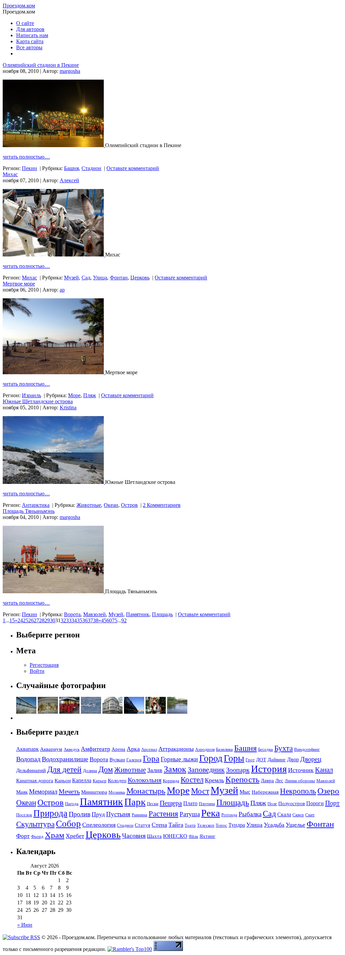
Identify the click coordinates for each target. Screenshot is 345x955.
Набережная (265, 792)
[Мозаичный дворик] (156, 712)
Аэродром (205, 749)
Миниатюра (94, 792)
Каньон (63, 780)
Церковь (140, 277)
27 (36, 620)
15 (12, 620)
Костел (192, 779)
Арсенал (149, 749)
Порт (332, 803)
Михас (10, 174)
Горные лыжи (179, 759)
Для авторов (30, 29)
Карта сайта (29, 41)
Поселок (24, 814)
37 (90, 620)
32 (63, 620)
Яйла (193, 836)
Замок (175, 769)
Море (74, 395)
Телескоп (205, 825)
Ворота (72, 614)
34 (74, 620)
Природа (50, 813)
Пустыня (118, 814)
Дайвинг (277, 759)
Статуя (142, 825)
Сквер (298, 814)
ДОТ (261, 759)
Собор (68, 824)
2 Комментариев (162, 505)
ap (62, 290)
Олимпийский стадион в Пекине (41, 65)
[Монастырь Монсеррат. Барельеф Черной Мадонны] (48, 712)
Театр (190, 825)
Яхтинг (207, 836)
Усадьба (274, 824)
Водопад (28, 759)
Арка (133, 748)
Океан (111, 505)
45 (103, 620)
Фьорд (37, 836)
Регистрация (44, 665)
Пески (152, 803)
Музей (71, 277)
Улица (100, 277)
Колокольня (144, 780)
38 (95, 620)
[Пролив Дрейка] (91, 712)
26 (31, 620)
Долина (90, 770)
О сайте (25, 23)
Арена (118, 749)
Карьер (99, 780)
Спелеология (99, 824)
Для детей (64, 769)
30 (52, 620)
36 (85, 620)
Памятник (137, 614)
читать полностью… (26, 157)
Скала (284, 814)
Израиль (31, 395)
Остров (129, 505)
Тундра (236, 825)
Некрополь (298, 791)
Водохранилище (65, 759)
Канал (324, 770)
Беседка (265, 749)
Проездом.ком (19, 5)
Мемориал (43, 791)
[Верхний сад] (177, 712)
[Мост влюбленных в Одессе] (26, 712)
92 (124, 620)
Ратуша (190, 814)
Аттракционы (176, 748)
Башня (71, 168)
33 (68, 620)
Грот (250, 759)
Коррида (171, 780)
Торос (221, 825)
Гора (151, 758)
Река (210, 813)
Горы (234, 758)
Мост (200, 791)
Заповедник (206, 769)
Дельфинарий (31, 770)
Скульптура (35, 824)
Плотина (207, 803)
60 (109, 620)
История (269, 769)
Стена (159, 824)
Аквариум (51, 749)
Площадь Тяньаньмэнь (29, 511)
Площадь (162, 614)
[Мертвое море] (54, 372)
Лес (279, 780)
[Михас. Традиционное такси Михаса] (54, 254)
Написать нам (32, 35)
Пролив (79, 814)
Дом (105, 769)
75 (114, 620)
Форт (23, 836)
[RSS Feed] (21, 937)
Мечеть (69, 791)
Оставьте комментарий (132, 168)
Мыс (245, 792)
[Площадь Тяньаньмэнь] (54, 591)
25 (25, 620)
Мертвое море (19, 283)
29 (47, 620)
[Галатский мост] (134, 712)
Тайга (175, 824)
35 (79, 620)
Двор (293, 759)
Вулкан (117, 759)
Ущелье (295, 824)
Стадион (91, 168)
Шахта (154, 836)
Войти (37, 671)
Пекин (29, 168)
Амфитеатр (95, 748)
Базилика (224, 749)
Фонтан (119, 277)
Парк (135, 802)
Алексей (69, 180)
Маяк (22, 792)
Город (210, 758)
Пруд (98, 814)
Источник (301, 770)
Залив (154, 770)
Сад (86, 277)
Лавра (267, 780)
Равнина (139, 814)
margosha (70, 71)
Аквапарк (27, 749)
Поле (272, 803)
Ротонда (229, 814)
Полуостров (291, 803)
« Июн (24, 925)
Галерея (134, 759)
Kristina (68, 407)
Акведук (72, 749)
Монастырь (145, 790)
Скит (310, 814)
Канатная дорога (34, 780)
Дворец (310, 759)
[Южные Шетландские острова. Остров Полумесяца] (54, 482)
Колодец (117, 780)
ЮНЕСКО (175, 836)
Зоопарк (238, 769)
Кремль (214, 780)
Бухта (283, 748)
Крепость (242, 779)
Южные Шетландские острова (38, 401)
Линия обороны (300, 780)
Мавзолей (94, 614)
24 (20, 620)
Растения (163, 814)
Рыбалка (250, 814)
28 (41, 620)
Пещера (171, 803)
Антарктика (36, 505)
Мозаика (116, 792)
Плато (190, 803)
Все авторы (29, 47)
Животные (88, 505)
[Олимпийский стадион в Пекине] (54, 145)
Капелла (81, 780)
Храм (54, 835)
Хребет (75, 836)
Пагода (72, 803)
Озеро (328, 790)
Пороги (315, 803)
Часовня (134, 835)
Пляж (89, 395)
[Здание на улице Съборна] (112, 712)
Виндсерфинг (307, 749)
